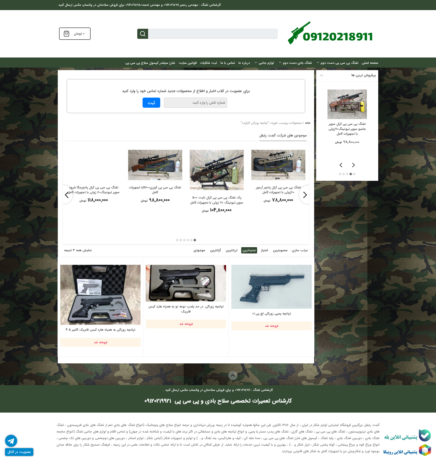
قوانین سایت (188, 63)
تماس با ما (228, 63)
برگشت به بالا (213, 375)
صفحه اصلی (370, 63)
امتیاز (264, 250)
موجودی (199, 250)
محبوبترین (280, 250)
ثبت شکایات (208, 63)
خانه (307, 123)
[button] (195, 240)
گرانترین (215, 250)
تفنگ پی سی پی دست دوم (339, 63)
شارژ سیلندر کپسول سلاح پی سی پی (150, 63)
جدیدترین (249, 250)
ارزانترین (231, 250)
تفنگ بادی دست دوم (297, 63)
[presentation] (63, 194)
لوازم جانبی (266, 63)
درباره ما (244, 63)
